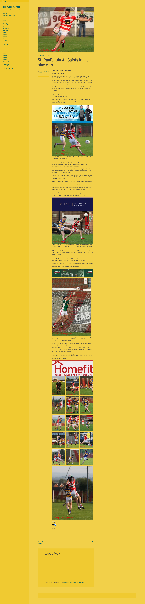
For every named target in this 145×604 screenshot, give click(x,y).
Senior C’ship (5, 26)
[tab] (3, 1)
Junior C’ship (5, 30)
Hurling (5, 24)
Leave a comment (42, 77)
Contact (4, 20)
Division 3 (5, 36)
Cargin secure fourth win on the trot (83, 541)
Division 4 (5, 38)
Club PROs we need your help (9, 15)
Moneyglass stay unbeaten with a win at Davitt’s (49, 541)
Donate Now (5, 18)
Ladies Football (8, 68)
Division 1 (5, 32)
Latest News (5, 13)
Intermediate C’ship (7, 28)
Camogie (6, 65)
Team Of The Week (6, 40)
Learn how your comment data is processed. (73, 582)
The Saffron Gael (11, 7)
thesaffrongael (49, 55)
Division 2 (5, 34)
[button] (72, 273)
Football (5, 44)
